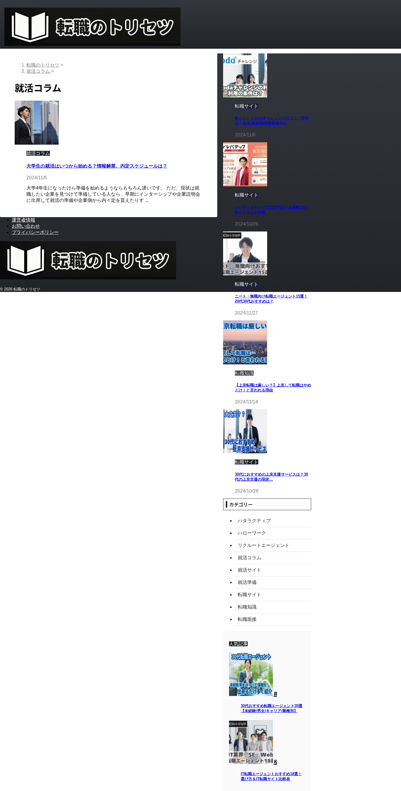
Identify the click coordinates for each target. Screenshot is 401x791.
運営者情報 (23, 219)
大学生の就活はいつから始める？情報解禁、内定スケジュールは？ (96, 165)
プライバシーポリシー (35, 232)
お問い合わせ (26, 226)
